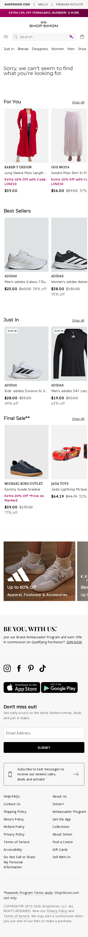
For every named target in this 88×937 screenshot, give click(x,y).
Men (71, 49)
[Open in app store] (22, 691)
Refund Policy (14, 826)
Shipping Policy (15, 811)
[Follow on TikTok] (42, 671)
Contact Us (12, 804)
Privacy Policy (14, 834)
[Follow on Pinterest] (31, 671)
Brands (23, 49)
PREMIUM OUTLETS (69, 4)
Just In (9, 49)
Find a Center (63, 842)
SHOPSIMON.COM (17, 4)
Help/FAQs (12, 796)
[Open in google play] (59, 691)
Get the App (62, 819)
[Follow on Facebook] (19, 671)
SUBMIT (44, 747)
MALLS (43, 4)
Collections (61, 826)
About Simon (62, 834)
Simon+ (58, 804)
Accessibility (13, 849)
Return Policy (14, 819)
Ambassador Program (69, 811)
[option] (28, 153)
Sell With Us (62, 857)
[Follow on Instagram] (8, 671)
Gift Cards (60, 849)
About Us (60, 796)
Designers (40, 49)
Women (57, 49)
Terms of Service (17, 842)
